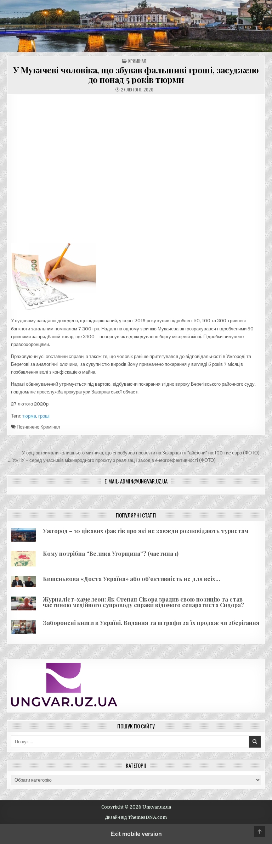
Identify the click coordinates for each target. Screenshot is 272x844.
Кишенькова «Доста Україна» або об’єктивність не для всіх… (131, 578)
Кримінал (137, 61)
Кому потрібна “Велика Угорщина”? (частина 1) (110, 553)
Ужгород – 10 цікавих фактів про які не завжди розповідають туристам (145, 531)
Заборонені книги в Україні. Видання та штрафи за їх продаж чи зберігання (151, 622)
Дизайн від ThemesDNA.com (136, 817)
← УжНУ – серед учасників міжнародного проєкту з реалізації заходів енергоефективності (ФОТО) (111, 460)
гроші (44, 416)
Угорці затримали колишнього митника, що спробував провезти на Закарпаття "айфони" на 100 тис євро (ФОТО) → (143, 452)
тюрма (29, 416)
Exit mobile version (136, 833)
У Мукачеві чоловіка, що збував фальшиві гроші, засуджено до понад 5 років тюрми (136, 74)
